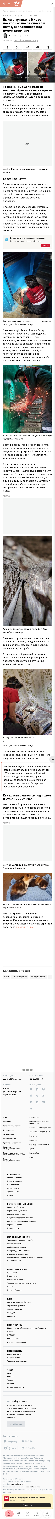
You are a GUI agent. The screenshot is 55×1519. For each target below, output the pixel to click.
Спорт (10, 1370)
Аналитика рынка (14, 1354)
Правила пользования (12, 1143)
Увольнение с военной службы (20, 1240)
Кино (9, 1299)
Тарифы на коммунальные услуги (21, 1283)
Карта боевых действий (17, 1211)
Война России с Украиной (19, 1204)
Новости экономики (17, 1269)
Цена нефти (12, 1272)
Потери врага (13, 1228)
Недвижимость (14, 1351)
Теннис (10, 1380)
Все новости (13, 1174)
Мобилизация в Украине (19, 1237)
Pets (5, 11)
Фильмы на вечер (14, 1309)
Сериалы (11, 1316)
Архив (31, 1149)
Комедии (11, 1313)
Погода (10, 1195)
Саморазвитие (13, 1339)
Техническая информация (39, 1132)
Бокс (9, 1373)
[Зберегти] (47, 47)
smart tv (10, 1448)
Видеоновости (13, 1188)
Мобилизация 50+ (14, 1244)
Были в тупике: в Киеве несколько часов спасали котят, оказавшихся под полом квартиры (40, 11)
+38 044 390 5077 (36, 1079)
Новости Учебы (15, 1325)
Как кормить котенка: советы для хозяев (26, 171)
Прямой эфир (13, 1185)
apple (28, 1441)
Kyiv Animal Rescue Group (26, 40)
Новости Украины (14, 1181)
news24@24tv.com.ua (12, 1079)
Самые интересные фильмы (19, 1302)
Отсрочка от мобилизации (18, 1254)
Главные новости (14, 1178)
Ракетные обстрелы (15, 1207)
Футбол (10, 1377)
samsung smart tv (28, 1448)
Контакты (33, 1136)
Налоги (10, 1286)
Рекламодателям (9, 1139)
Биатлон (10, 1384)
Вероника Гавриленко (18, 36)
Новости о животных (17, 11)
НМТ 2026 (11, 1335)
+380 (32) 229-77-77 (17, 1484)
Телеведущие (8, 1134)
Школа (10, 1332)
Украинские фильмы (16, 1306)
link (31, 1089)
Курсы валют (12, 1276)
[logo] (17, 3)
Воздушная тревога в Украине (20, 1218)
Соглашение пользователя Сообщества (39, 1122)
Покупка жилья (13, 1358)
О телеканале (8, 1130)
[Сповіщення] (52, 3)
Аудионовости (13, 1192)
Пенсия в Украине (15, 1290)
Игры (31, 1157)
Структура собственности (39, 1144)
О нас (5, 1117)
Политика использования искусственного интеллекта (14, 1154)
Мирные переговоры (16, 1214)
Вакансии (33, 1140)
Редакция (7, 1122)
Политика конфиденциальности (11, 1148)
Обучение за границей (16, 1342)
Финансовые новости (16, 1280)
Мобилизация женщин (16, 1247)
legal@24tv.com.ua (33, 1487)
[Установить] (27, 1501)
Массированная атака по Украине (21, 1221)
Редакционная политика (12, 1126)
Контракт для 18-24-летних (18, 1251)
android (10, 1441)
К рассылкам (16, 1424)
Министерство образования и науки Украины (26, 1328)
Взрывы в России (14, 1225)
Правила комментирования (40, 1127)
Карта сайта (34, 1153)
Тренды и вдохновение (17, 1361)
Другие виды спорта (15, 1387)
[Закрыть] (50, 1497)
